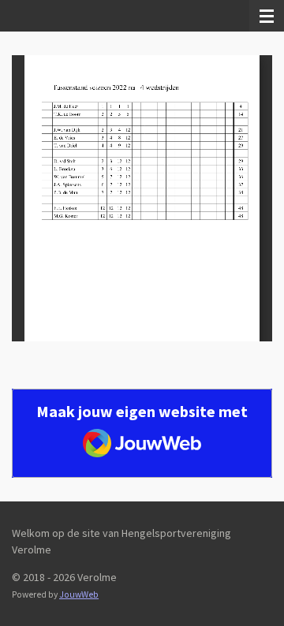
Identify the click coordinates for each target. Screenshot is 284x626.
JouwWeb (79, 594)
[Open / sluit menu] (266, 16)
